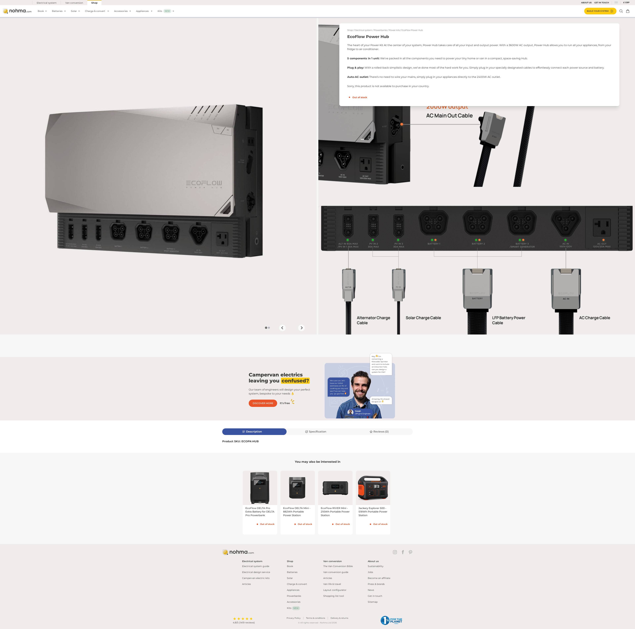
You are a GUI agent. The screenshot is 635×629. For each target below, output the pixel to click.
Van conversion (74, 2)
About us (586, 2)
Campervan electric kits (256, 578)
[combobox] (616, 2)
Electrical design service (256, 572)
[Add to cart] (628, 11)
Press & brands (376, 584)
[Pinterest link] (411, 552)
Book (290, 566)
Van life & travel (332, 584)
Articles (246, 584)
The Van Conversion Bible (338, 566)
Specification (317, 431)
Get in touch (375, 595)
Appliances (293, 590)
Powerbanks (380, 30)
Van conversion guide (335, 572)
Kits (293, 608)
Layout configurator (334, 590)
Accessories (293, 601)
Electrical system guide (255, 566)
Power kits (394, 30)
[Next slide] (301, 328)
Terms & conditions (315, 618)
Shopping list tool (333, 595)
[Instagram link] (395, 552)
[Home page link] (17, 11)
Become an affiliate (379, 578)
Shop (94, 2)
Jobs (370, 572)
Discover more (263, 403)
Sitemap (373, 601)
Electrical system (47, 2)
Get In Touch (601, 2)
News (371, 590)
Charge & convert (297, 584)
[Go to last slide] (282, 328)
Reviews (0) (381, 431)
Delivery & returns (339, 618)
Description (254, 431)
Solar (290, 578)
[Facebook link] (403, 552)
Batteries (292, 572)
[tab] (266, 328)
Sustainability (375, 566)
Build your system (598, 11)
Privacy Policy (294, 618)
